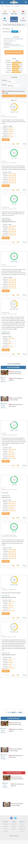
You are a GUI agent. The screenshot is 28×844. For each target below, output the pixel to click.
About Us (22, 824)
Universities (5, 824)
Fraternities (5, 826)
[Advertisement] (14, 693)
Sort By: (4, 85)
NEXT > (14, 712)
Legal (22, 831)
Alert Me (14, 96)
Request (14, 826)
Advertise (14, 824)
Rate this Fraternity (14, 52)
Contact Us (13, 828)
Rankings (6, 831)
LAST (20, 712)
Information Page (18, 39)
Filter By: (4, 80)
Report (24, 144)
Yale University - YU (11, 41)
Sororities (5, 828)
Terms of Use (22, 826)
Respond (6, 140)
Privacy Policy (22, 828)
